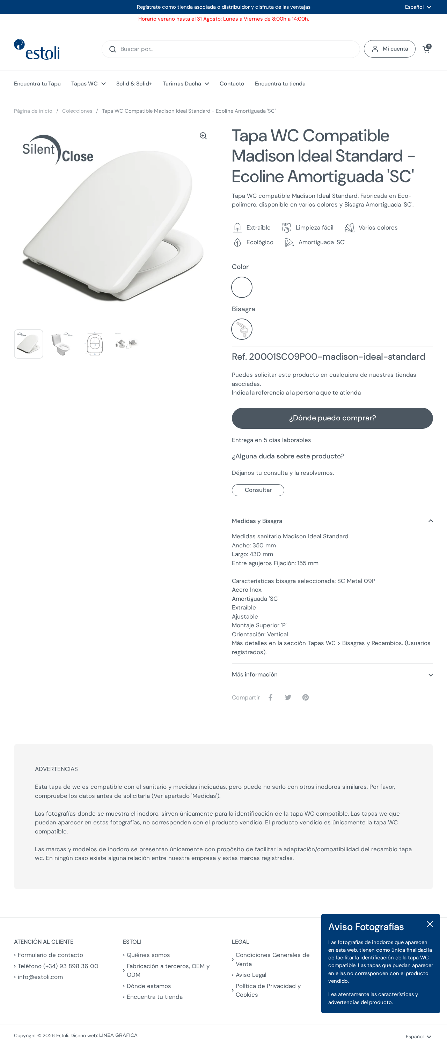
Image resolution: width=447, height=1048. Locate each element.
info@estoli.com (40, 977)
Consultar (258, 490)
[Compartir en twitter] (289, 697)
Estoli (62, 1035)
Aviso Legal (251, 975)
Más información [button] (255, 674)
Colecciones (77, 110)
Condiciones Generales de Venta (273, 959)
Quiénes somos (148, 955)
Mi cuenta (395, 48)
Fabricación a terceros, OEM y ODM (168, 970)
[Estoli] (36, 49)
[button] (426, 49)
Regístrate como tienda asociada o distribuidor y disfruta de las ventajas (223, 7)
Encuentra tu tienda (155, 997)
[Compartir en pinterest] (307, 697)
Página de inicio (33, 110)
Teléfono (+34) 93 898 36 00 (58, 966)
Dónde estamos (149, 986)
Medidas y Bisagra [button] (257, 521)
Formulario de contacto (50, 955)
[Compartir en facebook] (272, 697)
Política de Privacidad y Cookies (268, 990)
